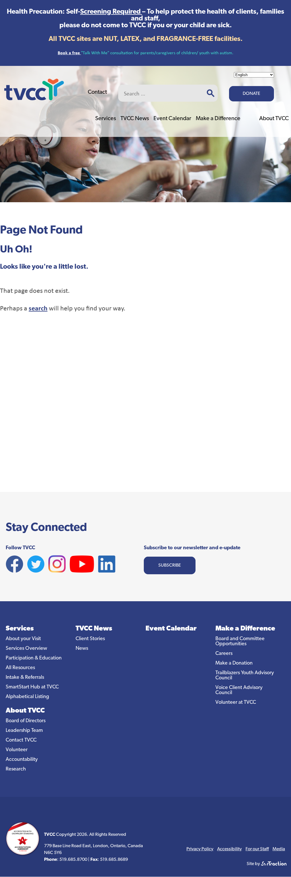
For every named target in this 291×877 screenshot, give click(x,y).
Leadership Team (24, 730)
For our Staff (257, 849)
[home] (34, 99)
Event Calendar (172, 119)
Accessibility (229, 849)
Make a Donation (234, 663)
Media (279, 849)
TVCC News (134, 119)
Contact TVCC (21, 740)
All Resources (20, 668)
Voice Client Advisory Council (239, 690)
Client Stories (90, 639)
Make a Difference (218, 119)
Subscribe (169, 565)
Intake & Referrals (25, 677)
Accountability (22, 759)
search (38, 307)
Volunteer (17, 750)
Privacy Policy (199, 849)
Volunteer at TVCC (235, 702)
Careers (223, 653)
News (82, 648)
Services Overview (26, 648)
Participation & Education (34, 658)
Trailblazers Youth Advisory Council (244, 676)
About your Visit (23, 639)
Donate (251, 93)
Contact (97, 92)
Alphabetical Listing (27, 696)
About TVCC (274, 119)
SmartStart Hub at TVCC (32, 687)
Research (16, 769)
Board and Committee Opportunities (240, 641)
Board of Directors (25, 721)
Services (105, 119)
